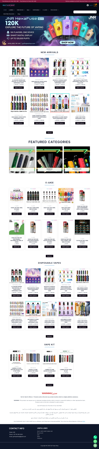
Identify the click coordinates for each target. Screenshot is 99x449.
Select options (18, 87)
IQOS (83, 421)
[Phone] (95, 437)
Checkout (39, 438)
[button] (49, 132)
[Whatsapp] (95, 441)
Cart (38, 434)
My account (40, 433)
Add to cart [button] (17, 246)
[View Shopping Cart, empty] (95, 5)
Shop (38, 436)
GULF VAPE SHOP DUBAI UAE (45, 431)
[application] (14, 10)
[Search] (96, 12)
